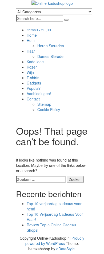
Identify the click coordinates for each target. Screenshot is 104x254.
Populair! (34, 88)
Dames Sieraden (51, 56)
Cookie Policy (48, 109)
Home (32, 35)
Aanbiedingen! (39, 93)
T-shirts (33, 77)
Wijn (30, 72)
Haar (31, 51)
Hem (31, 40)
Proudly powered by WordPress (55, 240)
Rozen (32, 67)
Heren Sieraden (50, 45)
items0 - (39, 29)
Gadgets (34, 83)
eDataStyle (65, 248)
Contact (33, 98)
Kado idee (35, 61)
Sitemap (44, 104)
